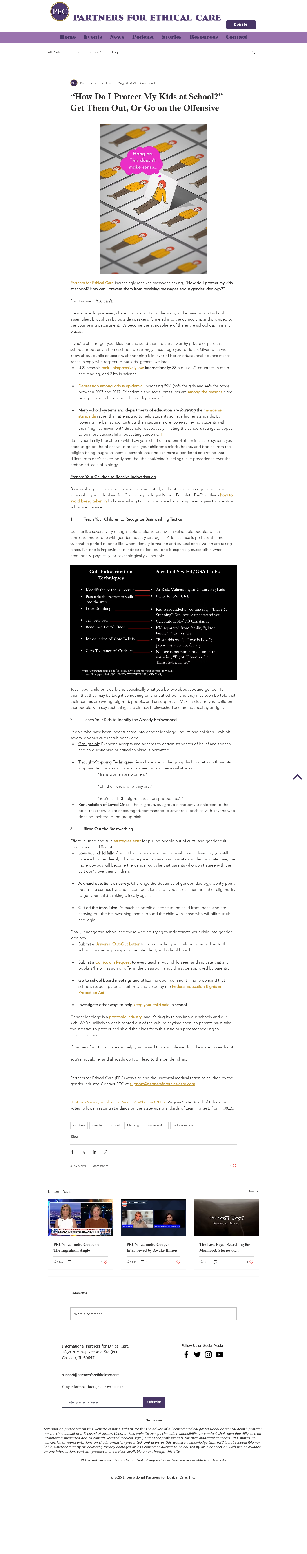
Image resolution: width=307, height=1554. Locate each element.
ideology (133, 1125)
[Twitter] (197, 1354)
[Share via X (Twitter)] (83, 1152)
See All (254, 1191)
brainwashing (156, 1125)
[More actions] (234, 83)
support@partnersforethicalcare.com (90, 1375)
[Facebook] (186, 1354)
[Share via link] (105, 1152)
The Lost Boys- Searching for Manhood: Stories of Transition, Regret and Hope (224, 1247)
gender (97, 1125)
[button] (172, 35)
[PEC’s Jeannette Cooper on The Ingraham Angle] (80, 1217)
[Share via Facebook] (72, 1152)
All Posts (54, 52)
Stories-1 (95, 52)
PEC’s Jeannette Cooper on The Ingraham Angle (77, 1247)
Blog (114, 52)
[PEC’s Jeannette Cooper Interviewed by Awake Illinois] (153, 1217)
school (115, 1125)
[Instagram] (208, 1354)
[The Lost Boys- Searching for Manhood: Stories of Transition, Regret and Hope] (226, 1217)
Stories (75, 52)
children (79, 1125)
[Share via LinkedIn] (94, 1152)
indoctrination (183, 1125)
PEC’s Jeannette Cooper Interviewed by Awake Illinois (152, 1247)
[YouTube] (219, 1354)
